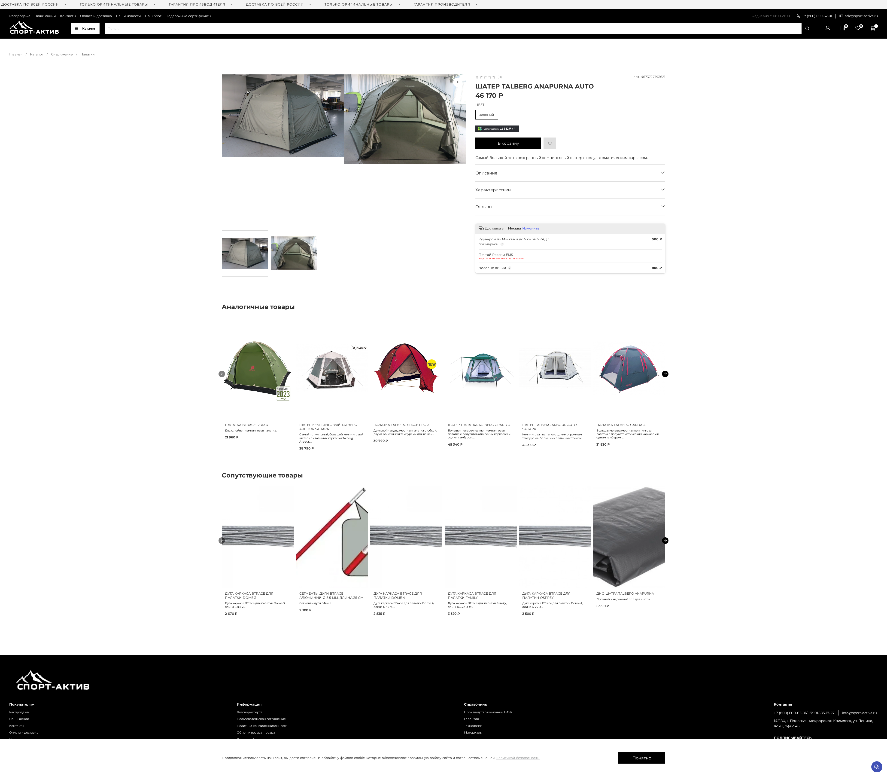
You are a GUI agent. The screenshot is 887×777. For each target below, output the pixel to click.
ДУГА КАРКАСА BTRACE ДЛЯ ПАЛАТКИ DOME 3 (249, 595)
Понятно (641, 758)
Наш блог (153, 16)
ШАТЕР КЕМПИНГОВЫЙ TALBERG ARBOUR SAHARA (328, 427)
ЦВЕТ (479, 105)
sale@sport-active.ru (861, 16)
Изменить (530, 228)
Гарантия (471, 719)
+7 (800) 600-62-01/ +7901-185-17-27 (804, 713)
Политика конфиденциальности (262, 726)
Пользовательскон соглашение (261, 719)
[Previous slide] (228, 151)
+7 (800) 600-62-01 (817, 16)
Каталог (89, 28)
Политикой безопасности (518, 758)
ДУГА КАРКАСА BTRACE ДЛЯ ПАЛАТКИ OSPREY (546, 595)
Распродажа (19, 16)
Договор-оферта (249, 712)
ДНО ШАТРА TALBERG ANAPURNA (625, 593)
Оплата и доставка (96, 16)
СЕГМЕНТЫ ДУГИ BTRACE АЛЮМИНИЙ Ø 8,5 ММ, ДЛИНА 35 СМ (331, 595)
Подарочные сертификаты (188, 16)
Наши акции (45, 16)
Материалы (473, 732)
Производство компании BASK (488, 712)
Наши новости (128, 16)
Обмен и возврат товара (256, 732)
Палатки (87, 54)
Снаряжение (62, 54)
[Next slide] (459, 151)
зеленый (486, 115)
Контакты (68, 16)
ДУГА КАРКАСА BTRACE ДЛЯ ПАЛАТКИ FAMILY (472, 595)
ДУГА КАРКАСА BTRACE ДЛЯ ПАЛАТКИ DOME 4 (398, 595)
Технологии (473, 726)
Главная (15, 54)
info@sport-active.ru (859, 713)
